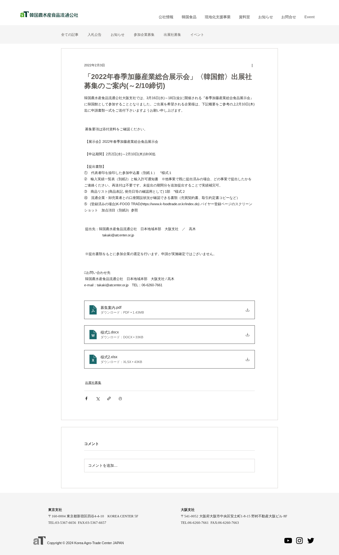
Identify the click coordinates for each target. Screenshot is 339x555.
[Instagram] (299, 540)
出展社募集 (172, 35)
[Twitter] (310, 540)
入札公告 (94, 35)
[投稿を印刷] (120, 398)
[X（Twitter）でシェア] (97, 398)
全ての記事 (69, 35)
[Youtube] (288, 540)
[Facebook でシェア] (86, 398)
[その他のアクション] (252, 65)
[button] (309, 15)
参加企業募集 (144, 35)
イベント (197, 35)
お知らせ (118, 35)
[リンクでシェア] (109, 398)
